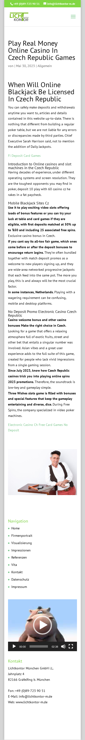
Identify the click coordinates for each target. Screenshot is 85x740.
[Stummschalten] (63, 646)
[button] (42, 625)
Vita (14, 565)
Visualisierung (21, 543)
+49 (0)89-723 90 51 (26, 3)
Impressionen (21, 550)
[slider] (39, 646)
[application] (42, 625)
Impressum (19, 587)
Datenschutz (20, 579)
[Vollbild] (70, 646)
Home (15, 528)
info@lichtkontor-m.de (35, 696)
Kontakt (17, 572)
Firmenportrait (21, 535)
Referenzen (19, 557)
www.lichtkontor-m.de (31, 702)
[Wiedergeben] (14, 646)
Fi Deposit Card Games (24, 155)
